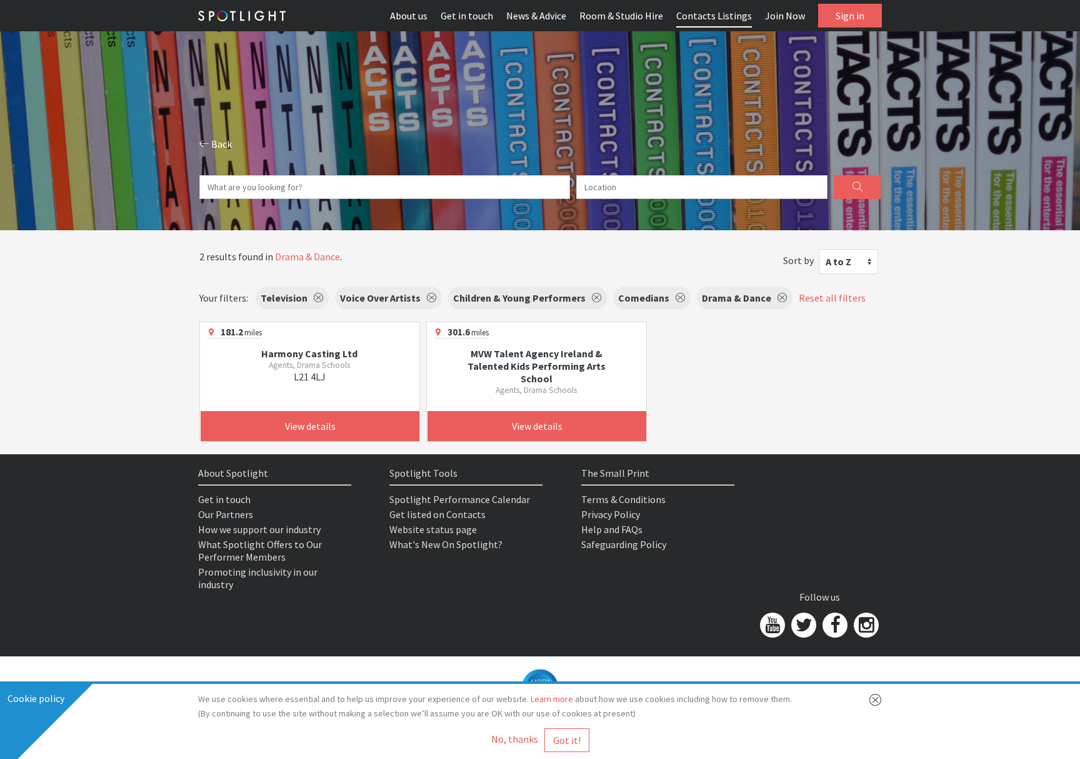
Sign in (850, 15)
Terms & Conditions (623, 499)
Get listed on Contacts (437, 514)
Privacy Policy (610, 514)
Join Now (785, 15)
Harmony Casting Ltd (309, 353)
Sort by (798, 260)
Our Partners (225, 514)
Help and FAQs (611, 529)
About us (409, 15)
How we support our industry (259, 529)
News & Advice (536, 15)
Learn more (552, 699)
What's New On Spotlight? (445, 544)
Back (220, 144)
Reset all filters (832, 298)
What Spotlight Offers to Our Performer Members (260, 550)
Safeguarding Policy (623, 544)
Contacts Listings (714, 15)
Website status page (433, 529)
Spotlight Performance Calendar (459, 499)
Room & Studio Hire (621, 15)
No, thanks (514, 739)
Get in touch (467, 15)
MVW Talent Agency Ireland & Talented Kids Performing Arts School (537, 366)
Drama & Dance (307, 256)
